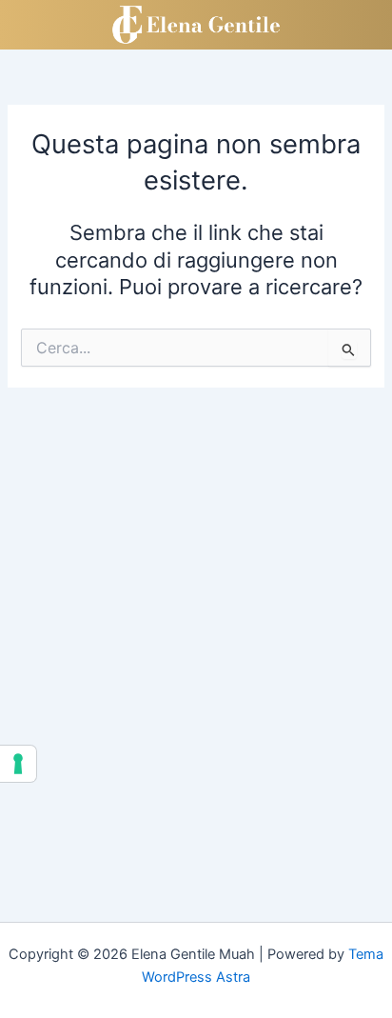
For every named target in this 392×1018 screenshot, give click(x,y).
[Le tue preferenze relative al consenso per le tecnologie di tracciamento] (18, 764)
